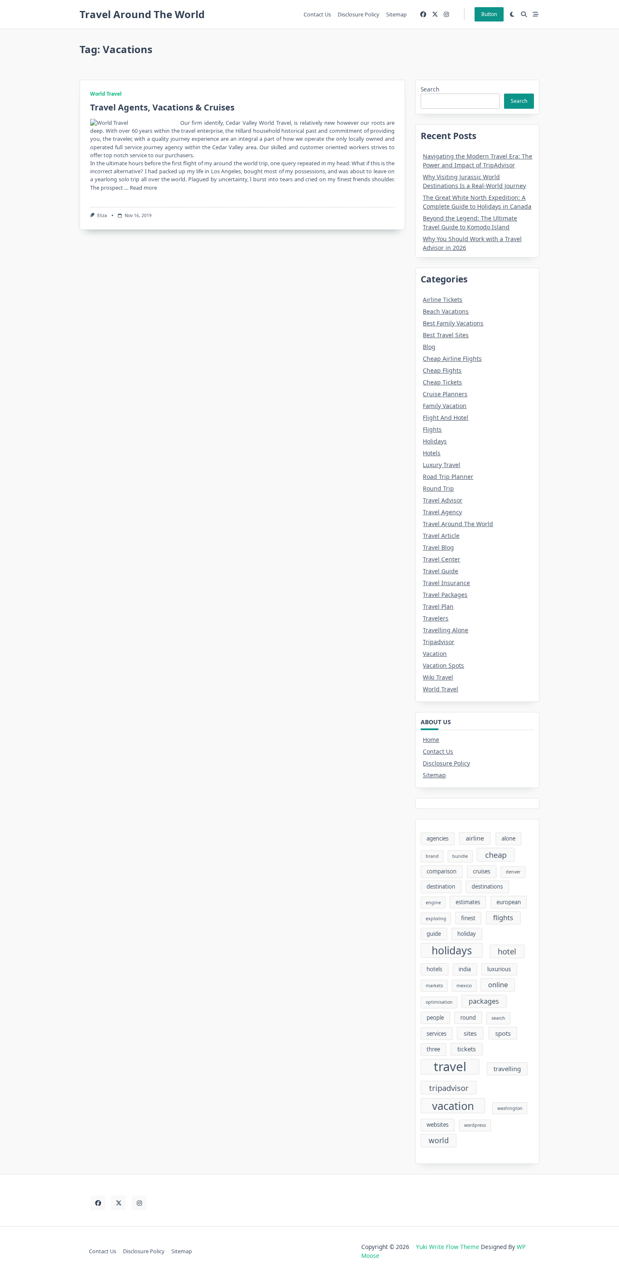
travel (450, 1067)
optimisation (439, 1002)
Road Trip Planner (448, 477)
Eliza (102, 215)
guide (434, 934)
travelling (507, 1068)
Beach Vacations (446, 311)
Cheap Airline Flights (452, 359)
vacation (453, 1106)
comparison (441, 871)
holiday (466, 934)
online (498, 984)
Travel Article (441, 536)
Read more (143, 187)
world (439, 1140)
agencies (437, 838)
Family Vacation (445, 406)
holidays (452, 950)
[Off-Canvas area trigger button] (535, 14)
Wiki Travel (438, 677)
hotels (434, 969)
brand (432, 856)
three (433, 1049)
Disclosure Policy (358, 14)
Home (431, 740)
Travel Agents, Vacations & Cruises (162, 107)
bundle (460, 856)
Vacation (435, 654)
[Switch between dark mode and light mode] (512, 14)
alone (508, 838)
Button (489, 14)
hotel (507, 951)
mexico (464, 986)
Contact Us (317, 14)
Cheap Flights (442, 370)
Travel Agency (442, 512)
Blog (429, 347)
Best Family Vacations (453, 323)
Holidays (435, 441)
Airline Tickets (442, 299)
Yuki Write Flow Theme (447, 1247)
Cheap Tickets (442, 382)
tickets (466, 1049)
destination (441, 886)
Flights (432, 429)
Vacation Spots (443, 665)
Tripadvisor (438, 642)
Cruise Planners (445, 394)
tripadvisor (449, 1088)
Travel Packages (445, 595)
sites (470, 1033)
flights (503, 917)
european (508, 902)
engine (433, 902)
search (498, 1018)
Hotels (431, 453)
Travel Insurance (446, 583)
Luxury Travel (441, 465)
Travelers (435, 618)
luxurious (499, 969)
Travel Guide (440, 571)
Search (430, 89)
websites (437, 1124)
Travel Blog (438, 547)
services (436, 1033)
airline (475, 838)
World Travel (106, 93)
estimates (468, 902)
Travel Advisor (442, 500)
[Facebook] (423, 14)
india (465, 969)
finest (468, 918)
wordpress (475, 1125)
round (468, 1017)
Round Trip (438, 488)
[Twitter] (435, 14)
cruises (481, 871)
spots (503, 1033)
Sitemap (396, 14)
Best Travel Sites (446, 335)
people (435, 1017)
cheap (496, 854)
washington (510, 1108)
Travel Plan (438, 606)
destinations (487, 886)
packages (484, 1001)
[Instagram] (446, 14)
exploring (436, 918)
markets (434, 986)
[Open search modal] (524, 14)
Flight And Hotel (445, 418)
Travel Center (441, 559)
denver (513, 872)
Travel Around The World (142, 14)
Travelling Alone (445, 630)
